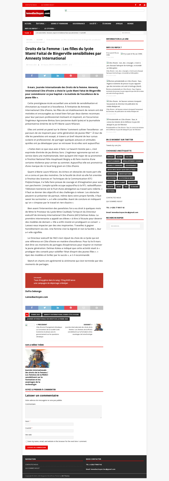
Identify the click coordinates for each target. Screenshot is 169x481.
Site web (28, 435)
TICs (125, 187)
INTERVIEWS (111, 174)
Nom (27, 421)
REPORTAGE (132, 182)
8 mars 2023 (35, 315)
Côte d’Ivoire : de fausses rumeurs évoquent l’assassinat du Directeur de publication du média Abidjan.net (124, 110)
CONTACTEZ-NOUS (113, 198)
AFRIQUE (119, 23)
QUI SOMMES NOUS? (114, 201)
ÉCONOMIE (107, 23)
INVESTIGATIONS (125, 174)
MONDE (130, 23)
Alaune (45, 65)
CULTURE (129, 157)
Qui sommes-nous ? (47, 5)
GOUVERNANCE (79, 23)
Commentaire (30, 404)
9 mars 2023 (32, 65)
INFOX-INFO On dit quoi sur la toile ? (121, 170)
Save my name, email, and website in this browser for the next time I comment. (57, 441)
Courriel (28, 428)
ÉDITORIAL (40, 23)
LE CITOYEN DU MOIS (126, 178)
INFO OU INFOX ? (31, 28)
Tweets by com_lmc (113, 145)
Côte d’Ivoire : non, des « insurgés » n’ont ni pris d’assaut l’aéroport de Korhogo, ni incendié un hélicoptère (124, 72)
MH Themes (65, 476)
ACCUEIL (28, 23)
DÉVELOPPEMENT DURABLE (132, 161)
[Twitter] (140, 5)
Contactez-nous (31, 5)
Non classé (120, 182)
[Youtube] (145, 5)
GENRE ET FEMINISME (59, 23)
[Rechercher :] (132, 33)
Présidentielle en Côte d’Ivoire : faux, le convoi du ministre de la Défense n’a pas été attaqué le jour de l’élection (125, 129)
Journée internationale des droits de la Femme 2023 (47, 319)
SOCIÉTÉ (93, 23)
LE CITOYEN (49, 28)
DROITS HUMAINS (55, 65)
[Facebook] (136, 5)
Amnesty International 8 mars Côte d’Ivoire (61, 315)
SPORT (118, 187)
